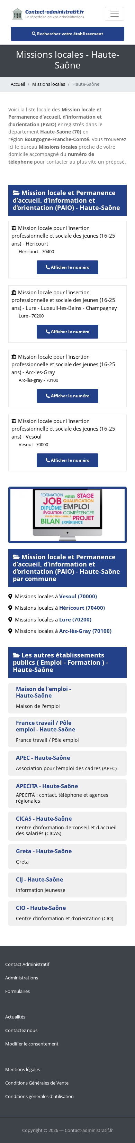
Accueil (18, 84)
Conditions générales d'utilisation (39, 1096)
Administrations (21, 978)
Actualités (15, 1017)
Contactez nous (21, 1030)
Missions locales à (54, 596)
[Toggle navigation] (114, 14)
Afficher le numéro (69, 267)
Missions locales (48, 84)
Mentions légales (22, 1069)
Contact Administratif (27, 964)
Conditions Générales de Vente (37, 1083)
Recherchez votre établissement (69, 34)
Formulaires (17, 991)
